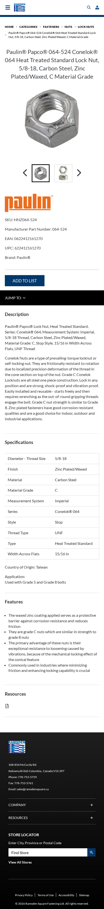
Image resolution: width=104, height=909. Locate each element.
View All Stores (20, 862)
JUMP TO (13, 297)
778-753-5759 (27, 777)
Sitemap (84, 895)
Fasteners (51, 27)
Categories (28, 27)
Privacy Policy (24, 895)
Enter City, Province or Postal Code (34, 843)
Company (17, 805)
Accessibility (66, 895)
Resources (18, 818)
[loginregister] (97, 7)
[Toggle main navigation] (8, 7)
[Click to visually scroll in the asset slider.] (25, 173)
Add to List (25, 280)
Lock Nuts (86, 27)
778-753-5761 (23, 783)
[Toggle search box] (89, 7)
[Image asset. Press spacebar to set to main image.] (41, 173)
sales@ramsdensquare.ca (33, 789)
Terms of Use (45, 895)
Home (9, 27)
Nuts (68, 27)
